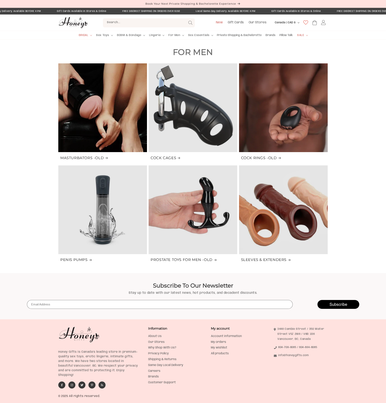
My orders (218, 342)
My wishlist (219, 347)
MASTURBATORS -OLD (82, 158)
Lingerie (155, 35)
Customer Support (162, 382)
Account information (226, 336)
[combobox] (149, 22)
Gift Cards (236, 22)
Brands (153, 376)
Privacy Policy (158, 353)
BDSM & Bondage (129, 35)
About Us (155, 336)
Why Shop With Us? (162, 347)
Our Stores (257, 22)
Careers (154, 371)
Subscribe (338, 304)
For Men (174, 35)
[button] (85, 35)
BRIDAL (83, 35)
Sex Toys (102, 35)
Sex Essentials (198, 35)
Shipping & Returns (162, 359)
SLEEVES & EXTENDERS (263, 260)
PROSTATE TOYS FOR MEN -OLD (182, 260)
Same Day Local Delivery (165, 365)
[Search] (190, 22)
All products (220, 353)
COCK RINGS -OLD (259, 158)
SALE (300, 35)
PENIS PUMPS (74, 260)
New (219, 22)
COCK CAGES (163, 158)
